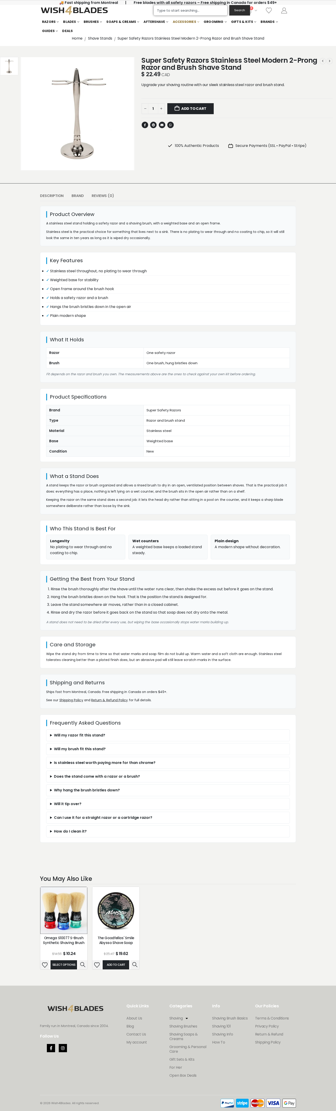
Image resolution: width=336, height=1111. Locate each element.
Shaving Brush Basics (230, 1018)
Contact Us (136, 1034)
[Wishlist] (268, 10)
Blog (130, 1026)
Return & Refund (269, 1034)
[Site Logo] (74, 10)
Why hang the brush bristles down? (87, 790)
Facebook (145, 125)
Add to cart (193, 108)
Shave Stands (100, 38)
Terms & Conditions (272, 1018)
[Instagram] (63, 1048)
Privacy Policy (267, 1026)
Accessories (184, 21)
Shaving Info (222, 1034)
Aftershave (154, 21)
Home (77, 38)
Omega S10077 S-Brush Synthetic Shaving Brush (63, 940)
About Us (134, 1018)
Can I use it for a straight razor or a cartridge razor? (103, 817)
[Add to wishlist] (44, 964)
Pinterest (153, 125)
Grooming (214, 21)
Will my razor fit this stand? (79, 735)
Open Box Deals (183, 1075)
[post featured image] (63, 910)
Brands (268, 21)
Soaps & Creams (121, 21)
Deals (67, 31)
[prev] (323, 61)
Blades (69, 21)
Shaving (176, 1018)
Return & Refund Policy (109, 700)
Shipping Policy (71, 700)
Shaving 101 (221, 1026)
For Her (175, 1067)
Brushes (91, 21)
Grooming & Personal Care (187, 1049)
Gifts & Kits (242, 21)
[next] (329, 61)
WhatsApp (170, 125)
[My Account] (284, 10)
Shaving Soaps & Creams (183, 1036)
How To (218, 1042)
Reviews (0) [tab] (103, 195)
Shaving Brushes (183, 1026)
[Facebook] (51, 1048)
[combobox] (190, 10)
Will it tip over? (67, 803)
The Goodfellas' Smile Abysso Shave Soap (116, 940)
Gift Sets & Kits (182, 1059)
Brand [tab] (78, 195)
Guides (48, 31)
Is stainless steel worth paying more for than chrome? (104, 762)
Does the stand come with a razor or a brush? (97, 776)
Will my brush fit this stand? (80, 749)
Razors (49, 21)
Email (162, 125)
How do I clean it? (70, 831)
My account (136, 1042)
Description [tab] (52, 195)
